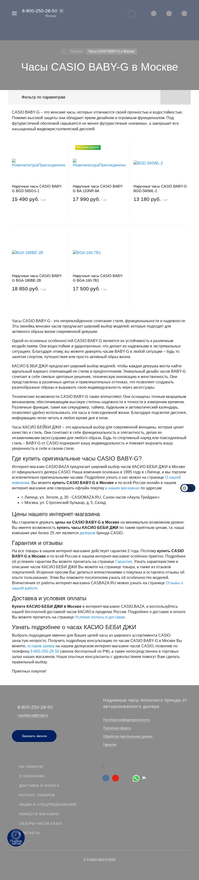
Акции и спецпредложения (47, 804)
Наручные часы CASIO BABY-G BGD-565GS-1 (37, 188)
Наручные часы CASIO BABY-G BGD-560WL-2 (160, 188)
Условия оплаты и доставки (100, 617)
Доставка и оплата (39, 786)
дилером (87, 533)
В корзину (38, 213)
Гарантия (123, 561)
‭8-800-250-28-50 (39, 10)
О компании (32, 776)
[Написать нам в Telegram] (145, 778)
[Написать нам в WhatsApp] (137, 778)
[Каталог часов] (64, 52)
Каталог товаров (37, 795)
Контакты (29, 833)
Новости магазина (39, 814)
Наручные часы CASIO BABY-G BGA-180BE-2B (37, 278)
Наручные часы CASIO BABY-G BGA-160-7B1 (98, 278)
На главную (31, 767)
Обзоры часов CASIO (40, 823)
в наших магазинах (122, 488)
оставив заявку (41, 646)
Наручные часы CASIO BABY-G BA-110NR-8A (98, 188)
